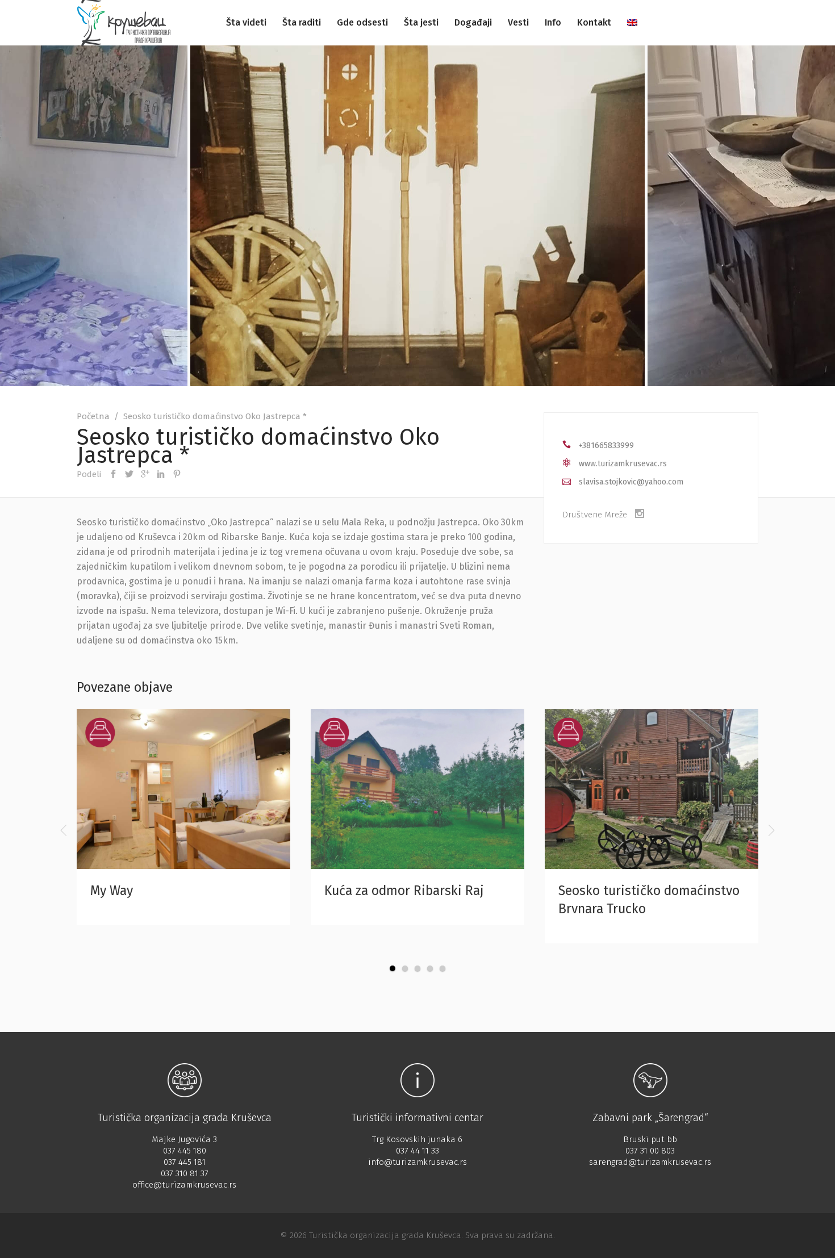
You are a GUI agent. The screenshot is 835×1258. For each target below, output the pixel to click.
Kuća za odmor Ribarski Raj (404, 890)
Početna (93, 416)
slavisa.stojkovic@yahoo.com (631, 482)
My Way (111, 890)
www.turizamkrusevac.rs (623, 464)
